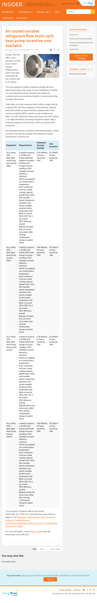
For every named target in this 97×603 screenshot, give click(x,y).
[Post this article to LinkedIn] (58, 50)
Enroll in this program (81, 57)
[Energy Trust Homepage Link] (88, 2)
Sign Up (50, 579)
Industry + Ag (42, 12)
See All (90, 69)
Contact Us (74, 49)
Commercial (24, 12)
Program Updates (55, 549)
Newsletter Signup (68, 4)
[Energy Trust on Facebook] (87, 590)
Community (7, 18)
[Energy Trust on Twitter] (84, 590)
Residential (7, 12)
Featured (42, 549)
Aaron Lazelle (36, 532)
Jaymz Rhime (14, 50)
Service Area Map (65, 590)
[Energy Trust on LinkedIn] (90, 590)
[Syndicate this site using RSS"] (78, 5)
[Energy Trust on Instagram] (94, 590)
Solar (57, 12)
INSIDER (12, 4)
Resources (21, 18)
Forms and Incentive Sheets (80, 39)
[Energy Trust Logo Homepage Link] (10, 595)
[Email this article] (51, 50)
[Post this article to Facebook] (55, 50)
